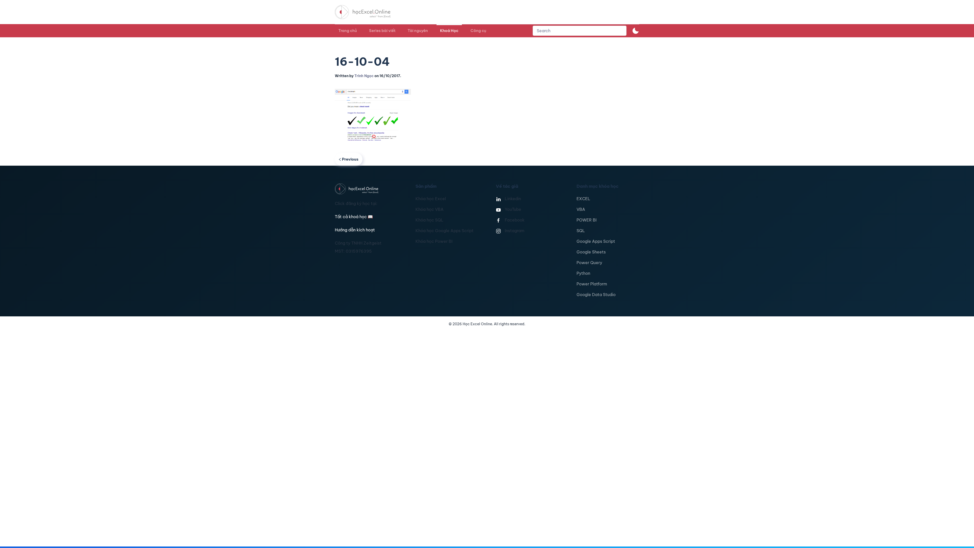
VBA (581, 209)
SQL (581, 230)
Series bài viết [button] (382, 30)
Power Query (589, 262)
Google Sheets (591, 251)
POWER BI (587, 219)
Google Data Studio (596, 294)
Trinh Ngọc (364, 76)
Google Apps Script (596, 241)
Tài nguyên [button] (418, 30)
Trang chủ (347, 30)
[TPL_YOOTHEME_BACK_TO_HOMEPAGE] (367, 12)
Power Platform (592, 283)
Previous (350, 159)
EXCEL (583, 198)
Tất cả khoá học (354, 216)
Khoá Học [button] (449, 30)
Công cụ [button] (478, 30)
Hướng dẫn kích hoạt (355, 229)
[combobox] (580, 31)
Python (583, 273)
